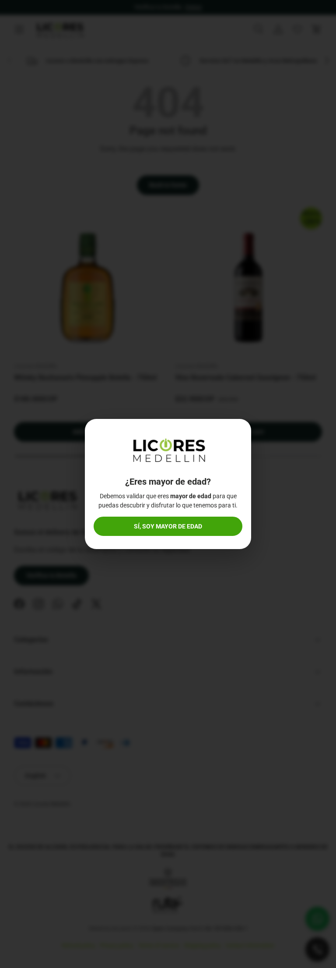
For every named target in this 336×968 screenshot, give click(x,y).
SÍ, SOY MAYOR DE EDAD (168, 526)
